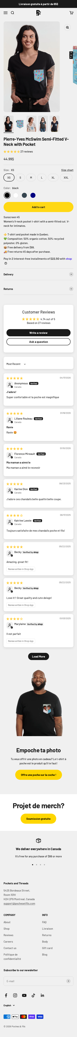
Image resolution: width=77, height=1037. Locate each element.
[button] (12, 151)
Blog (44, 954)
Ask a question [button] (38, 341)
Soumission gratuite (38, 818)
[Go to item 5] (54, 124)
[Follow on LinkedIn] (42, 995)
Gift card (47, 948)
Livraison (47, 928)
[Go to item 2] (20, 124)
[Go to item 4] (43, 124)
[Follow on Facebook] (6, 995)
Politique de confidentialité (12, 956)
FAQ (44, 922)
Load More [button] (38, 656)
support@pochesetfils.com (19, 903)
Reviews (8, 935)
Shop (6, 928)
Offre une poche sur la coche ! (38, 774)
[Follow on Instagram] (15, 995)
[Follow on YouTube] (24, 995)
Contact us (10, 948)
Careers (8, 941)
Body (45, 941)
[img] (14, 378)
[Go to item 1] (9, 124)
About (7, 922)
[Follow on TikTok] (33, 995)
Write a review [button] (38, 332)
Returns (46, 935)
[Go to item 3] (32, 124)
